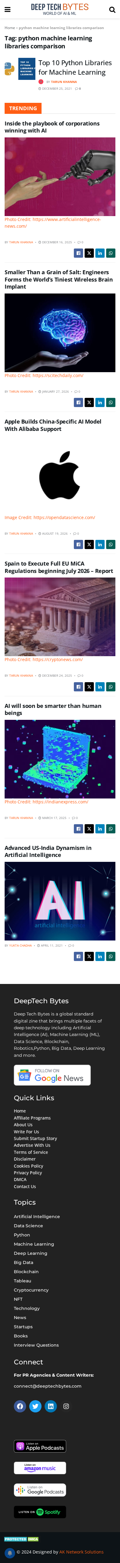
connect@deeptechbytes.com (48, 1386)
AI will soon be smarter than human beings (53, 709)
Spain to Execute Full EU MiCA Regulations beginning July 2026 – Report (59, 567)
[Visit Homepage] (60, 9)
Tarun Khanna (64, 82)
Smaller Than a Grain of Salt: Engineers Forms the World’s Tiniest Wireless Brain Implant (59, 279)
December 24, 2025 (56, 675)
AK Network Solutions (81, 1552)
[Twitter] (35, 1406)
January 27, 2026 (55, 391)
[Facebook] (20, 1406)
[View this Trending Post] (40, 82)
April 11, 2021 (51, 945)
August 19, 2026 (54, 533)
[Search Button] (112, 9)
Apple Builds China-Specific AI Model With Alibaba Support (53, 425)
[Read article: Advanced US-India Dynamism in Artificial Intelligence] (60, 901)
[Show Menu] (7, 9)
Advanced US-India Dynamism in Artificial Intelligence (48, 851)
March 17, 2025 (53, 818)
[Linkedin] (51, 1406)
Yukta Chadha (20, 945)
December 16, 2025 (56, 242)
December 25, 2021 (56, 88)
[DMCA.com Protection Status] (22, 1538)
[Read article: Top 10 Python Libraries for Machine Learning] (20, 69)
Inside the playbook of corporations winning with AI (52, 127)
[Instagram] (66, 1406)
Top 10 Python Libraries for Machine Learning (75, 67)
